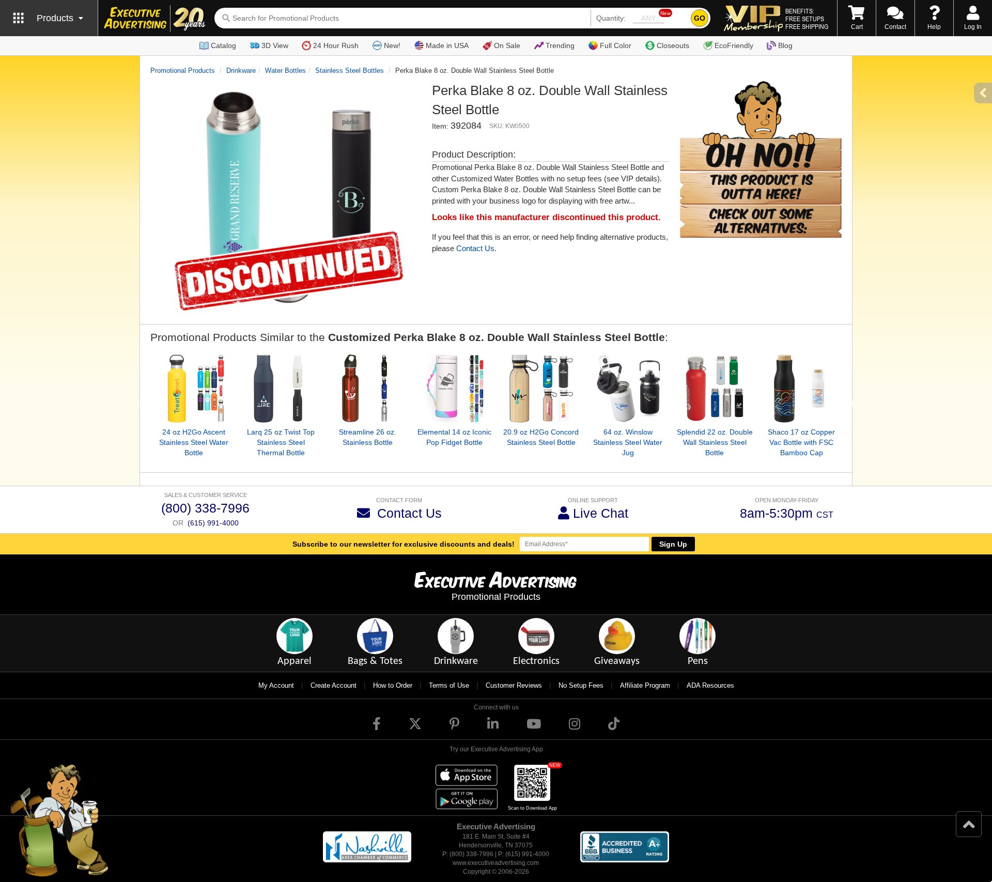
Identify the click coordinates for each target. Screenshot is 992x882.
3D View (274, 45)
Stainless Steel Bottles (349, 70)
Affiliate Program (645, 685)
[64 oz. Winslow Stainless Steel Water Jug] (628, 388)
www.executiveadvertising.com (496, 862)
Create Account (334, 685)
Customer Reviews (514, 685)
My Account (276, 685)
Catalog (223, 45)
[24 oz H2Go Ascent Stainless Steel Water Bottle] (194, 388)
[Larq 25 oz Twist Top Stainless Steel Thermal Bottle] (280, 388)
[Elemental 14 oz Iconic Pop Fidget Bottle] (454, 388)
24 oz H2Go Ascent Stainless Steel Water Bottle (193, 442)
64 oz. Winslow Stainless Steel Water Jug (627, 442)
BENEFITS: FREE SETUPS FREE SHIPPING (806, 18)
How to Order (392, 685)
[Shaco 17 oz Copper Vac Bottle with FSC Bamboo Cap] (801, 388)
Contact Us (475, 248)
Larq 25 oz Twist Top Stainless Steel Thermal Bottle (281, 442)
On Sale (507, 45)
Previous (142, 404)
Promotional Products (182, 70)
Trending (560, 45)
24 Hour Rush (336, 45)
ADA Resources (710, 685)
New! (392, 45)
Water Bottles (285, 70)
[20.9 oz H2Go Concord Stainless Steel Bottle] (541, 388)
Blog (785, 45)
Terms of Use (449, 685)
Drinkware (241, 70)
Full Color (615, 45)
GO (699, 18)
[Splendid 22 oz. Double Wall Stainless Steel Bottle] (714, 388)
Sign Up (673, 544)
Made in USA (447, 45)
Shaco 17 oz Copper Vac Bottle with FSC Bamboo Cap (801, 442)
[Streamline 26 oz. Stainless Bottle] (367, 388)
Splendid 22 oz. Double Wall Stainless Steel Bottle (715, 442)
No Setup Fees (581, 685)
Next (849, 404)
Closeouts (673, 45)
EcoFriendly (734, 45)
